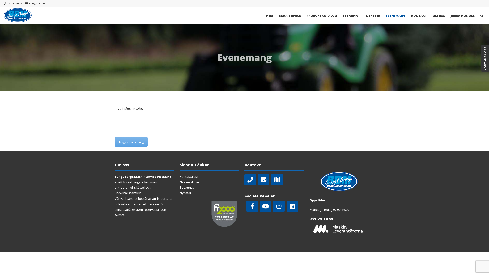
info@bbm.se (37, 3)
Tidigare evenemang (131, 142)
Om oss (439, 16)
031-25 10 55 (15, 3)
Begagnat (351, 16)
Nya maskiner (189, 182)
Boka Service (290, 16)
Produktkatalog (322, 16)
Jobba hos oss (463, 16)
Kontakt (419, 16)
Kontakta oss (189, 177)
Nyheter (373, 16)
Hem (269, 16)
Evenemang (396, 16)
